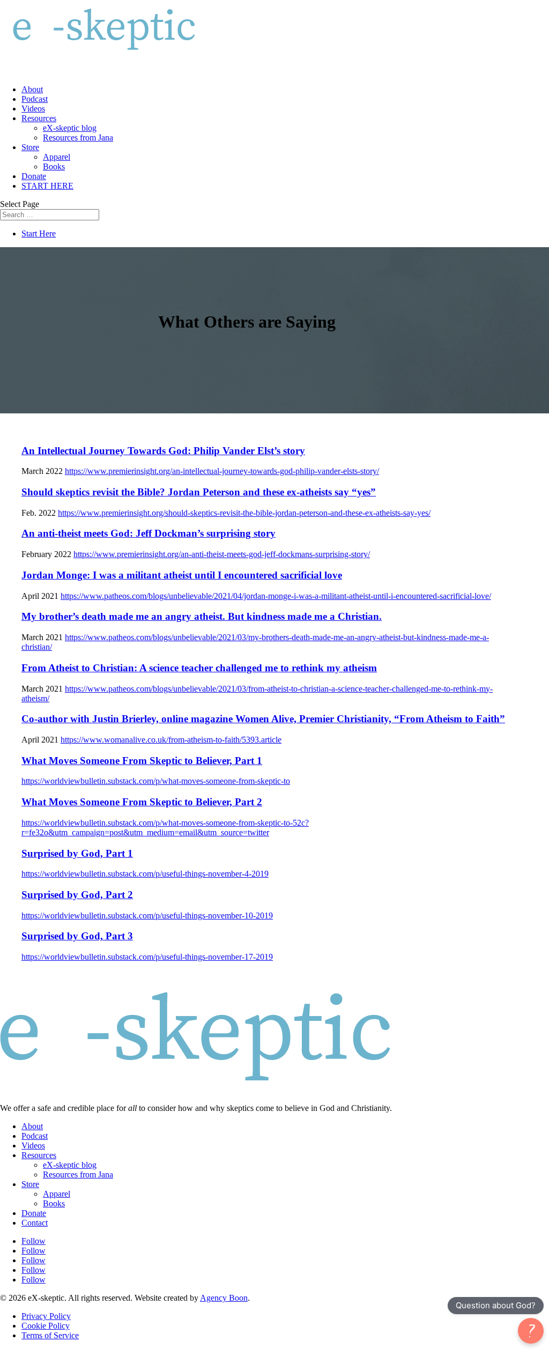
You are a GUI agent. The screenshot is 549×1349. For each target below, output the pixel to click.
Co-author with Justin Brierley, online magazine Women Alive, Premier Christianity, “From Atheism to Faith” (263, 718)
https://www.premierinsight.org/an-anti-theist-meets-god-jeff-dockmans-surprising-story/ (221, 554)
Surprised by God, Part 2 (77, 894)
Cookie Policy (45, 1325)
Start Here (38, 233)
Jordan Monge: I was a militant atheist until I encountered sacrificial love (181, 575)
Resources (38, 118)
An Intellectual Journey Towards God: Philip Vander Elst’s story (163, 450)
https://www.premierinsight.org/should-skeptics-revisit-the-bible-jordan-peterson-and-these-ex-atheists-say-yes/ (244, 512)
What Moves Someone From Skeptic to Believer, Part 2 (141, 801)
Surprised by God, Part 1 (77, 853)
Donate (33, 176)
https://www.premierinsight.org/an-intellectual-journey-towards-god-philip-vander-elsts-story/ (222, 471)
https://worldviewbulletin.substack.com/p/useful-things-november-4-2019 (145, 873)
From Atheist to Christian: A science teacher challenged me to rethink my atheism (199, 667)
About (32, 89)
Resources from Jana (78, 137)
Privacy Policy (46, 1316)
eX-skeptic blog (70, 127)
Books (54, 166)
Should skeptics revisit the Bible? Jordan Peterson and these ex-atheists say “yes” (198, 492)
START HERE (47, 185)
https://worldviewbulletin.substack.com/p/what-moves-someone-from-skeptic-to (155, 780)
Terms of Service (50, 1335)
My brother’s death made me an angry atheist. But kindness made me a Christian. (201, 616)
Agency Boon (224, 1297)
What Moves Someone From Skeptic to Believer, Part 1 (141, 760)
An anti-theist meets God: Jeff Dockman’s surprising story (148, 533)
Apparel (56, 156)
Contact (34, 1222)
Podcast (34, 98)
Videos (33, 108)
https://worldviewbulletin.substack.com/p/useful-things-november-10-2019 (147, 915)
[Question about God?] (531, 1331)
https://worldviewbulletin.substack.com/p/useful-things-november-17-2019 (147, 956)
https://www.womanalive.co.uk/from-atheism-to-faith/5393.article (171, 739)
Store (30, 147)
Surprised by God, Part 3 (77, 936)
